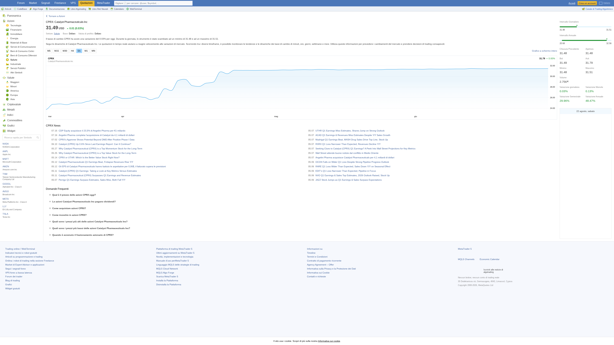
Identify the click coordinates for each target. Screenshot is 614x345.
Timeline (311, 253)
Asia (12, 99)
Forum (21, 3)
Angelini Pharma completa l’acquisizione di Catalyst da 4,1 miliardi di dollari (96, 135)
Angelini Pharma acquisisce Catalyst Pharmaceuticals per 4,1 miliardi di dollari (354, 157)
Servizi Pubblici (18, 68)
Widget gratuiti (12, 288)
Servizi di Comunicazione (23, 47)
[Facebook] (460, 271)
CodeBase (22, 9)
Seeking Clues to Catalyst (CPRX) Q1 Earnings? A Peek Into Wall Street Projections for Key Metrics (365, 148)
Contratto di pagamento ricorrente (324, 260)
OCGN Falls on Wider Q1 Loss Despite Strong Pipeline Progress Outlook (352, 162)
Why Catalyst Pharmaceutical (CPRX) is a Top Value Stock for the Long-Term (97, 153)
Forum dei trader (13, 276)
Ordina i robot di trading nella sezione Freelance (29, 260)
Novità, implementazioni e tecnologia (174, 256)
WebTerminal (136, 9)
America (14, 90)
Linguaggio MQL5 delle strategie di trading (177, 264)
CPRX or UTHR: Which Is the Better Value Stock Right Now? (89, 157)
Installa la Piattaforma (167, 280)
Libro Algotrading (78, 9)
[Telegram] (465, 271)
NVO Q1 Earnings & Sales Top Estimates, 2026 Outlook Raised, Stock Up (352, 175)
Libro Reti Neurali (100, 9)
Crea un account (587, 3)
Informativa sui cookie (329, 341)
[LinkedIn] (480, 271)
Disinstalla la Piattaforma (168, 284)
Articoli (8, 9)
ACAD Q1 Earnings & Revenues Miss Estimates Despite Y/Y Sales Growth (352, 135)
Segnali (45, 3)
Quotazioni (86, 3)
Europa (14, 95)
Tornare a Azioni (57, 16)
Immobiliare (16, 34)
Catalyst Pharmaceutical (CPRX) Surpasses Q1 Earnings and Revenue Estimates (100, 175)
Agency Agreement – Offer (320, 264)
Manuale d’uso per (172, 260)
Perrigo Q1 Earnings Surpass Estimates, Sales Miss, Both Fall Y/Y (92, 180)
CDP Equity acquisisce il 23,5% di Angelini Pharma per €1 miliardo (92, 130)
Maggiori (14, 82)
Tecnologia (15, 25)
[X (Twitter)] (470, 271)
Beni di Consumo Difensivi (23, 55)
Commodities (14, 120)
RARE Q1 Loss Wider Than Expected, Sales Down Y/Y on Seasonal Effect (352, 166)
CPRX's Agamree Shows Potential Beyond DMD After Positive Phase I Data (96, 139)
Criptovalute (14, 104)
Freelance (60, 3)
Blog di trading (12, 280)
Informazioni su (315, 249)
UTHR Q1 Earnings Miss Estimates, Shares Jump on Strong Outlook (350, 130)
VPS (73, 3)
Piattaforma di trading (174, 249)
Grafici (11, 125)
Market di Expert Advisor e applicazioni (24, 264)
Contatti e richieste (316, 276)
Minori (13, 86)
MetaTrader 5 (465, 249)
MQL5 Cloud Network (167, 268)
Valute (10, 77)
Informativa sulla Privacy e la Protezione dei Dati (331, 268)
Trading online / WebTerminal (20, 249)
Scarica (167, 276)
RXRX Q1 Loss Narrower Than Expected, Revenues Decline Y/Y (348, 144)
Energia (14, 38)
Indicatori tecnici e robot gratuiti (21, 253)
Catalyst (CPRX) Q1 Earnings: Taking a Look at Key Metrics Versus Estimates (98, 171)
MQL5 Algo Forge (165, 272)
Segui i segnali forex (15, 268)
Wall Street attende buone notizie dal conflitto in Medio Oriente (346, 153)
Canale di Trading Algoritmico (599, 9)
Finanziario (16, 29)
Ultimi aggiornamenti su (175, 253)
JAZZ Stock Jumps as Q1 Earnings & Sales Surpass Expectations (348, 180)
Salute (13, 59)
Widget (11, 131)
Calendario (119, 9)
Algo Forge (38, 9)
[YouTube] (475, 271)
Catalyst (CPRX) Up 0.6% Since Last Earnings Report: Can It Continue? (95, 144)
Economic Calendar (490, 259)
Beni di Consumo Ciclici (22, 51)
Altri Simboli (16, 72)
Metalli (11, 109)
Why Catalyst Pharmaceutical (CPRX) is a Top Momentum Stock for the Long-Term (100, 148)
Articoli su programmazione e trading (24, 256)
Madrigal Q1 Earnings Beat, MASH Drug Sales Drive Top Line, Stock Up (351, 139)
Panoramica (14, 15)
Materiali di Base (18, 42)
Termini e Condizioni (317, 256)
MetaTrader (103, 3)
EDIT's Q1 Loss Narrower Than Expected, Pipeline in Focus (345, 171)
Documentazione (57, 9)
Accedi (572, 3)
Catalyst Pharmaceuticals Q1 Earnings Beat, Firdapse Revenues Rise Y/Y (96, 162)
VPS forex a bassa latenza (18, 272)
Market (33, 3)
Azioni (10, 21)
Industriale (15, 64)
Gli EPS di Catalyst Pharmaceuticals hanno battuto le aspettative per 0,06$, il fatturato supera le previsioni (112, 166)
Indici (10, 115)
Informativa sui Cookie (318, 272)
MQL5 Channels (466, 259)
